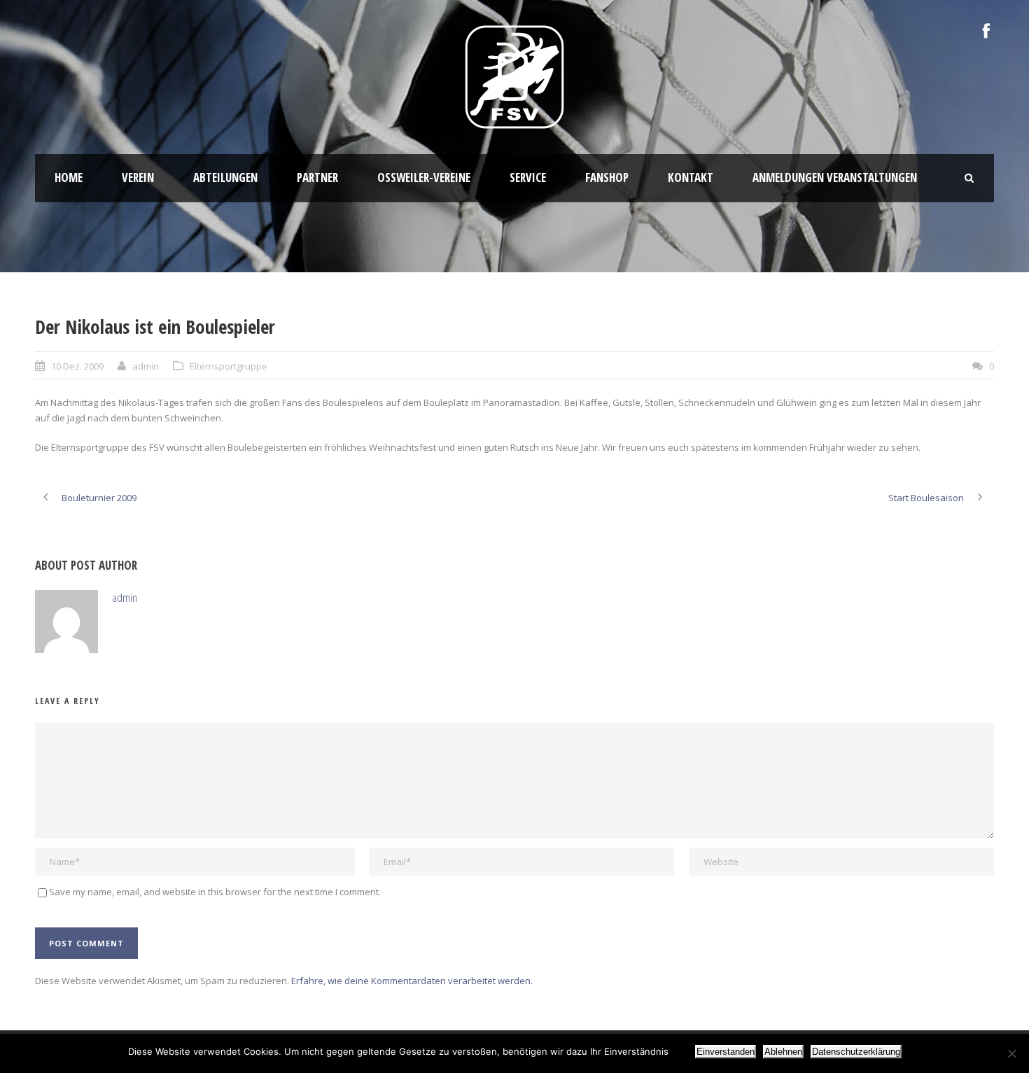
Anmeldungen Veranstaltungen (834, 177)
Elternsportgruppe (228, 366)
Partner (317, 177)
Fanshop (607, 177)
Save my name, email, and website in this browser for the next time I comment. (215, 891)
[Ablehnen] (1011, 1053)
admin (145, 366)
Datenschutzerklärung (856, 1051)
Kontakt (690, 177)
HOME (69, 177)
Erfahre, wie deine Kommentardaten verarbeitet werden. (412, 980)
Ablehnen (783, 1051)
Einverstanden (725, 1051)
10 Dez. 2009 (77, 366)
